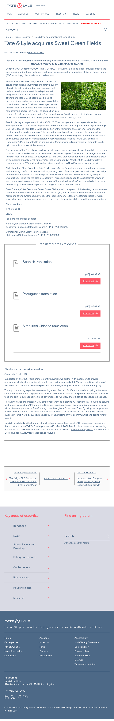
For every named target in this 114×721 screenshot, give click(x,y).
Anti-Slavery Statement (87, 642)
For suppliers (45, 655)
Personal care (21, 577)
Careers (90, 14)
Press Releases (22, 37)
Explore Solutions (16, 23)
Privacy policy (82, 651)
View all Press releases (56, 478)
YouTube (50, 432)
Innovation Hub (48, 23)
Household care (22, 587)
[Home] (19, 5)
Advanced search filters (76, 542)
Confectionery (21, 567)
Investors (61, 14)
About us (23, 14)
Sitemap (79, 659)
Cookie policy (82, 646)
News (76, 14)
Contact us (10, 655)
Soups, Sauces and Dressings (24, 546)
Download (88, 281)
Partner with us (12, 646)
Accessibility (81, 637)
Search (106, 536)
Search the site (82, 655)
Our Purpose (42, 14)
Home (9, 14)
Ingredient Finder (91, 23)
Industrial (18, 597)
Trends (33, 23)
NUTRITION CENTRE (68, 23)
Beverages (19, 525)
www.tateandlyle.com (82, 429)
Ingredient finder (13, 651)
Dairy (16, 535)
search (106, 29)
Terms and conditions (85, 664)
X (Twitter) (27, 432)
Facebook (38, 432)
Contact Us (12, 30)
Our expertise (11, 642)
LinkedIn (16, 432)
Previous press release (23, 478)
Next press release (89, 478)
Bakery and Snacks (24, 557)
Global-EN (39, 6)
